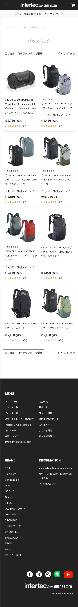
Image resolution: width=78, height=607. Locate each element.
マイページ (10, 430)
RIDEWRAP (11, 520)
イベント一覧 (11, 413)
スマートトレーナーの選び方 (19, 418)
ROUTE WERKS (13, 526)
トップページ (11, 401)
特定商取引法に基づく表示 (18, 442)
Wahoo (9, 549)
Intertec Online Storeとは (18, 424)
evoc (7, 485)
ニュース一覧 (11, 407)
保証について (11, 436)
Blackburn (10, 473)
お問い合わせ (49, 483)
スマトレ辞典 (45, 413)
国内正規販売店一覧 (49, 418)
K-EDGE (9, 502)
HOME (7, 27)
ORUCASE (10, 514)
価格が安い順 (25, 53)
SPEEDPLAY (11, 537)
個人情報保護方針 (48, 436)
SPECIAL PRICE (13, 554)
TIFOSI (8, 543)
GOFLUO (9, 491)
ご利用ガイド (45, 424)
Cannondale (12, 479)
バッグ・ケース (21, 27)
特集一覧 (43, 407)
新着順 (39, 53)
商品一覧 (43, 401)
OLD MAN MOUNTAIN (16, 508)
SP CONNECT (12, 531)
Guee (8, 497)
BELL (7, 468)
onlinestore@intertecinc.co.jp (55, 468)
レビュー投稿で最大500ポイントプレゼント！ (39, 14)
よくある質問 (45, 430)
